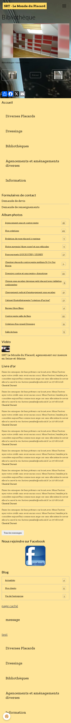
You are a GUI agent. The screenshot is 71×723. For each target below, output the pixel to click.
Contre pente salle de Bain (35, 316)
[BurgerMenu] (64, 6)
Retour (35, 75)
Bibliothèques (17, 146)
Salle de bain (35, 331)
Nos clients (35, 588)
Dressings (14, 131)
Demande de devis (13, 201)
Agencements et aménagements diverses (32, 163)
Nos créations (35, 230)
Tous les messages (13, 532)
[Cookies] (6, 716)
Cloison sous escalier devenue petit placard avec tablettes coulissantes (35, 283)
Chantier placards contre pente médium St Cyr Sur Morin (35, 264)
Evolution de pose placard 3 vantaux (35, 238)
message (13, 620)
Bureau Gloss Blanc (35, 308)
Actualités (35, 580)
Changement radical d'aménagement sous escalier (35, 292)
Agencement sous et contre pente (35, 222)
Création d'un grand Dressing (35, 324)
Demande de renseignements (20, 207)
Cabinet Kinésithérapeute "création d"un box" (35, 300)
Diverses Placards (20, 116)
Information (16, 180)
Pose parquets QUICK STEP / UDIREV (35, 254)
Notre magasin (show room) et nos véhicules (35, 246)
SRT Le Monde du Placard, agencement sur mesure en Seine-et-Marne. (34, 356)
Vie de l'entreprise (35, 596)
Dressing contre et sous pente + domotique (35, 273)
